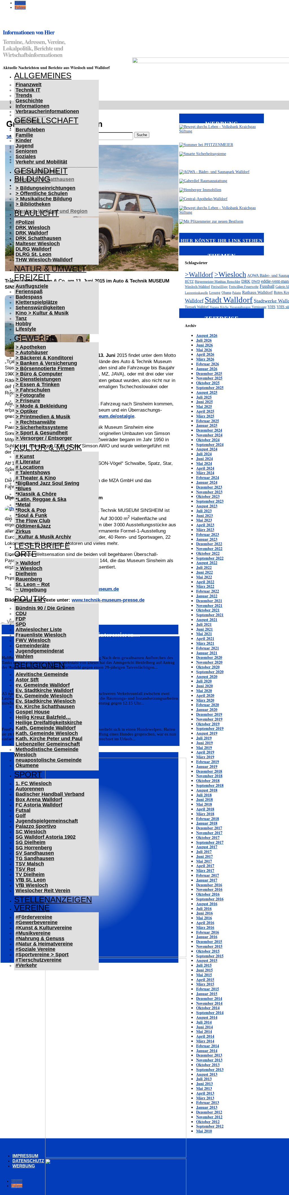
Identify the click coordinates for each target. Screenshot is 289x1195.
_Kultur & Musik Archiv (43, 537)
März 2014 (205, 1041)
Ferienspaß (29, 291)
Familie (24, 135)
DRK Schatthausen (38, 238)
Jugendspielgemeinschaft (47, 821)
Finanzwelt (28, 84)
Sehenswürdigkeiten (40, 307)
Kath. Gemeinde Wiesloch (47, 733)
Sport (28, 774)
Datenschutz (28, 1160)
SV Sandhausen (35, 853)
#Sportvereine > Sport (42, 954)
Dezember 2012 (209, 1112)
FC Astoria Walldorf (39, 805)
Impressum (25, 1155)
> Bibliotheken (33, 204)
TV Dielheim (30, 874)
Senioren (26, 151)
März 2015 (205, 984)
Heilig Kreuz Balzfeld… (43, 717)
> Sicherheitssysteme (42, 427)
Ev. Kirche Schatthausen (45, 706)
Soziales (26, 156)
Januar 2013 (206, 1107)
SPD (21, 624)
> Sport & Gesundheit (42, 433)
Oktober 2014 (208, 1008)
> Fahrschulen (33, 390)
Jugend (25, 146)
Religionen (39, 665)
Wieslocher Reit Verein (43, 890)
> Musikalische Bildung (44, 199)
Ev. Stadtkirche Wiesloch (46, 701)
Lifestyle (26, 329)
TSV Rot (25, 869)
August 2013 (206, 1074)
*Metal (23, 504)
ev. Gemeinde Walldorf (43, 685)
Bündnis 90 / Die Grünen (45, 608)
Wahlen (24, 656)
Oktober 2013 (208, 1065)
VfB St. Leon (31, 880)
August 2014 (206, 1017)
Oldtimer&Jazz (33, 526)
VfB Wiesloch (32, 885)
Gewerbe (35, 338)
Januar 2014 (206, 1050)
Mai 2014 (204, 1031)
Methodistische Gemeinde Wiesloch (46, 751)
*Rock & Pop (31, 510)
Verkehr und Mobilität (41, 162)
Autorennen (30, 789)
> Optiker (27, 411)
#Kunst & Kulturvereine (44, 928)
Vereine (32, 907)
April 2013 (205, 1093)
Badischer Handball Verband (50, 794)
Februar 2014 (207, 1046)
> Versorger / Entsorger (44, 438)
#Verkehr (26, 965)
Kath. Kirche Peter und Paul (49, 738)
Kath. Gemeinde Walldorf (46, 728)
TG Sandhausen (35, 858)
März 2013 (205, 1098)
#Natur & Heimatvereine (44, 944)
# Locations (30, 467)
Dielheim (26, 573)
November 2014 (209, 1003)
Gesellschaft (46, 120)
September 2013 (210, 1069)
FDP (21, 619)
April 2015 (205, 979)
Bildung (32, 179)
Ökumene (27, 765)
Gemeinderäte (32, 645)
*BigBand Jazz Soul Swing (47, 483)
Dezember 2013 (209, 1055)
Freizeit (32, 277)
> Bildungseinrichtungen (45, 188)
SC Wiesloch (31, 831)
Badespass (29, 297)
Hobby (23, 323)
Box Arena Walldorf (39, 799)
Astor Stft (27, 679)
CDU (21, 613)
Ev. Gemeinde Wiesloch (44, 696)
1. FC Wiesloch (34, 783)
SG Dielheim (30, 842)
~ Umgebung (31, 590)
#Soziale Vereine (35, 949)
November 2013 (209, 1060)
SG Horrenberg (34, 848)
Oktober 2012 (208, 1122)
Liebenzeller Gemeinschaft (48, 744)
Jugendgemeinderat (40, 651)
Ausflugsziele (32, 286)
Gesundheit (41, 170)
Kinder (24, 140)
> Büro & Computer (39, 374)
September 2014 (210, 1012)
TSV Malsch (30, 864)
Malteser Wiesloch (38, 243)
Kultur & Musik (48, 447)
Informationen (32, 106)
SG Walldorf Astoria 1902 (46, 837)
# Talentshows (33, 472)
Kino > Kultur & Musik (42, 313)
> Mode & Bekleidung (41, 406)
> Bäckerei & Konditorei (44, 358)
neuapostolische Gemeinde (49, 760)
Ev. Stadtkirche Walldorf (44, 690)
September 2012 (210, 1126)
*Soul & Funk (31, 515)
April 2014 (205, 1036)
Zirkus (23, 531)
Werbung (23, 1165)
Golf (21, 815)
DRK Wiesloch (33, 227)
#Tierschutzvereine (39, 960)
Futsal (23, 810)
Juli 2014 (204, 1022)
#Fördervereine (34, 917)
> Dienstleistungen (38, 379)
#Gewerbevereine (37, 922)
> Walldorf (28, 563)
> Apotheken (31, 347)
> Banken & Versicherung (46, 363)
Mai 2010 (204, 1131)
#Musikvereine (33, 933)
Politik (29, 598)
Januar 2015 (206, 994)
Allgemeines (42, 75)
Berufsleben (30, 129)
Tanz (21, 318)
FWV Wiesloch (33, 640)
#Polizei (25, 222)
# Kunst (25, 456)
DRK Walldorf (32, 233)
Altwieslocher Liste (39, 629)
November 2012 (209, 1117)
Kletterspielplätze (37, 302)
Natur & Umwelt (50, 268)
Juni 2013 (204, 1083)
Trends (24, 95)
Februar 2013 (207, 1102)
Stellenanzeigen (53, 899)
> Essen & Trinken (38, 384)
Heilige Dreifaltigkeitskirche (49, 722)
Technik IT (28, 90)
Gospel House (33, 712)
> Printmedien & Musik (43, 416)
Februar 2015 (207, 989)
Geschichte (29, 100)
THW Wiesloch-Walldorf (44, 259)
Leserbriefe (42, 545)
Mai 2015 (204, 975)
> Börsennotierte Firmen (45, 368)
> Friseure (28, 400)
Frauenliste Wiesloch (41, 635)
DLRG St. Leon (33, 254)
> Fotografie (30, 395)
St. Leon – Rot (33, 584)
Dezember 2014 (209, 998)
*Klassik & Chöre (36, 494)
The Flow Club (33, 520)
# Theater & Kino (36, 478)
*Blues (23, 488)
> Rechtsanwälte (36, 422)
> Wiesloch (29, 568)
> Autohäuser (32, 352)
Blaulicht (36, 213)
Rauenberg (29, 579)
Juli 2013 (204, 1079)
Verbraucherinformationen (47, 111)
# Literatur (28, 462)
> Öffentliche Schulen (42, 193)
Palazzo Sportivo (36, 826)
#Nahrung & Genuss (40, 938)
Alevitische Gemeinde (42, 674)
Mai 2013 (204, 1088)
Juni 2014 (204, 1027)
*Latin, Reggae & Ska (41, 499)
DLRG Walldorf (33, 249)
